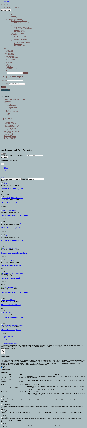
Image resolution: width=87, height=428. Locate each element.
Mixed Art (10, 65)
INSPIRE (6, 110)
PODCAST (7, 113)
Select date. (25, 179)
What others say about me (14, 47)
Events (6, 48)
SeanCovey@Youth (9, 134)
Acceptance (14, 34)
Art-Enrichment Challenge (25, 28)
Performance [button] (4, 403)
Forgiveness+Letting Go (17, 33)
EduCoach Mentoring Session (11, 203)
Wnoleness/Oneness (16, 41)
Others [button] (2, 421)
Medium (9, 62)
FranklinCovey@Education (11, 128)
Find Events (4, 157)
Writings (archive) (12, 59)
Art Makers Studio (9, 122)
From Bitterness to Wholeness (19, 21)
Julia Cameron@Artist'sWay (11, 131)
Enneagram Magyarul (20, 31)
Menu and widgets (5, 10)
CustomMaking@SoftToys (11, 125)
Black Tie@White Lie (10, 123)
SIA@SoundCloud (12, 57)
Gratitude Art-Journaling (20, 39)
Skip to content (5, 1)
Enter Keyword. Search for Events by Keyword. (14, 155)
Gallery (6, 64)
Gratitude (13, 37)
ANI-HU (6, 102)
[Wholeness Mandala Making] (8, 260)
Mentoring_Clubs (9, 53)
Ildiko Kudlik (4, 4)
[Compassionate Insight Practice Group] (9, 210)
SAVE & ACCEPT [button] (6, 426)
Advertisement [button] (4, 415)
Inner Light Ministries (10, 129)
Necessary (5, 368)
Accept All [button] (12, 348)
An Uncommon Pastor (13, 18)
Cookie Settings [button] (5, 348)
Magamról (13, 16)
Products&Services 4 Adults (15, 19)
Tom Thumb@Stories (10, 139)
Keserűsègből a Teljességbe (21, 22)
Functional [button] (3, 396)
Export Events (4, 342)
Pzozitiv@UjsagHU (9, 133)
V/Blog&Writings (9, 56)
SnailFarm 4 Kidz (9, 54)
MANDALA (7, 101)
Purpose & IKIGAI (19, 45)
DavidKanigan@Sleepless (11, 126)
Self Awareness (15, 25)
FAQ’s (6, 70)
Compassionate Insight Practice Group (14, 215)
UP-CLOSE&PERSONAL (11, 112)
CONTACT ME (5, 90)
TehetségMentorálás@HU (11, 137)
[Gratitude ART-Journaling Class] (6, 184)
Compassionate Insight (20, 36)
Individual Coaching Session (22, 24)
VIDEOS (6, 115)
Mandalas (10, 67)
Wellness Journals (12, 68)
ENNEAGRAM (8, 108)
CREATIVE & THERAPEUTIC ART (14, 99)
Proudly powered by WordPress (9, 343)
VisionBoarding (18, 44)
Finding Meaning (12, 107)
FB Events (10, 50)
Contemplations (11, 105)
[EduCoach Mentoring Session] (12, 198)
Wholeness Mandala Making (22, 42)
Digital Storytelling (19, 30)
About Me (10, 15)
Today (2, 177)
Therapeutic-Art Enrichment (21, 27)
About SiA (7, 13)
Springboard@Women (10, 136)
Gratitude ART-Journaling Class (12, 189)
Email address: (5, 83)
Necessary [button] (3, 366)
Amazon (9, 60)
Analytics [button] (3, 409)
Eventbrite (10, 51)
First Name (4, 80)
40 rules (9, 104)
